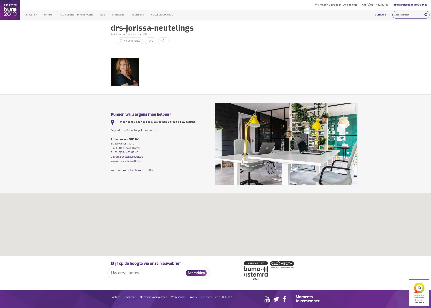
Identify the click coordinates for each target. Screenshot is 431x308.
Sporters (137, 14)
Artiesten (30, 14)
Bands (48, 14)
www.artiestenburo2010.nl (126, 161)
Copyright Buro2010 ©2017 (216, 297)
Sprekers (118, 14)
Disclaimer (130, 297)
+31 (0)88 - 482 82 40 (375, 4)
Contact (380, 14)
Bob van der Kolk (122, 34)
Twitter (149, 170)
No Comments (131, 40)
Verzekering (178, 297)
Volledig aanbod (162, 14)
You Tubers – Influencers (76, 14)
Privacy (193, 297)
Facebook (135, 170)
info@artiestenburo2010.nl (410, 4)
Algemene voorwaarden (153, 297)
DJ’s (102, 14)
